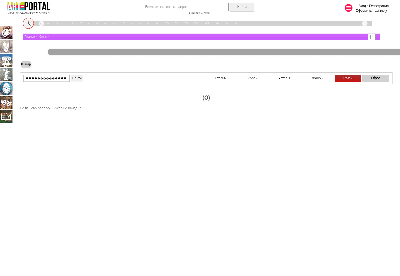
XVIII (207, 23)
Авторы (284, 78)
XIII (157, 23)
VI (97, 23)
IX (123, 23)
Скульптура (6, 74)
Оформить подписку (371, 11)
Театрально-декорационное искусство (6, 102)
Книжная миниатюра (6, 116)
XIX (217, 23)
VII (105, 23)
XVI (186, 23)
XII (148, 23)
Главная (30, 36)
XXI (236, 23)
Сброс (375, 78)
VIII (114, 23)
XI (140, 23)
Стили (43, 36)
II (64, 23)
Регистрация (379, 6)
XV (176, 23)
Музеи (253, 78)
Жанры (317, 78)
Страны (220, 78)
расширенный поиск (199, 13)
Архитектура (6, 60)
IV (81, 23)
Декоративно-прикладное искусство (6, 88)
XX (226, 23)
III (72, 23)
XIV (167, 23)
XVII (196, 23)
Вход (362, 6)
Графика (6, 46)
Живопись (6, 32)
